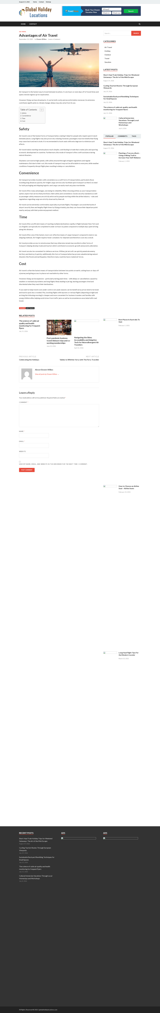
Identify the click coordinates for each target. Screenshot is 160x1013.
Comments (122, 136)
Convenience (26, 116)
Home (35, 2)
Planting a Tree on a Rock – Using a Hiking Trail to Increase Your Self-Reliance (130, 155)
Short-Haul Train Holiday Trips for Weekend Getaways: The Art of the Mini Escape (121, 76)
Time (23, 118)
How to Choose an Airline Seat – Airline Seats (129, 487)
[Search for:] (122, 33)
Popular (109, 136)
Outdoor (107, 55)
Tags (134, 136)
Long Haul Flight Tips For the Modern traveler (129, 654)
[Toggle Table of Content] (40, 110)
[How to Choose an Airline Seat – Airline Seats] (110, 486)
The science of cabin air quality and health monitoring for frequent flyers (29, 324)
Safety (24, 113)
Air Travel (22, 31)
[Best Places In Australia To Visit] (110, 320)
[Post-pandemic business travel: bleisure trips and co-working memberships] (59, 336)
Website (22, 451)
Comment (23, 402)
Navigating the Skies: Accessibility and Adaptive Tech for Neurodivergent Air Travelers (86, 341)
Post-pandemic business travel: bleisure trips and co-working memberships (58, 340)
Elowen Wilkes (42, 39)
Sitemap (48, 2)
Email (22, 441)
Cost (23, 121)
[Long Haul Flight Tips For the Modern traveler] (110, 653)
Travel (106, 58)
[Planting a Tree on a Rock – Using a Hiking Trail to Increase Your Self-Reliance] (110, 153)
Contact (41, 2)
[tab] (109, 136)
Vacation (107, 62)
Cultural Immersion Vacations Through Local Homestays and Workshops (129, 121)
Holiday (107, 51)
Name (22, 431)
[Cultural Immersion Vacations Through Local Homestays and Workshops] (110, 118)
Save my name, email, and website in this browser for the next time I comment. (53, 464)
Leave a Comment (54, 39)
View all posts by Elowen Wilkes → (47, 374)
